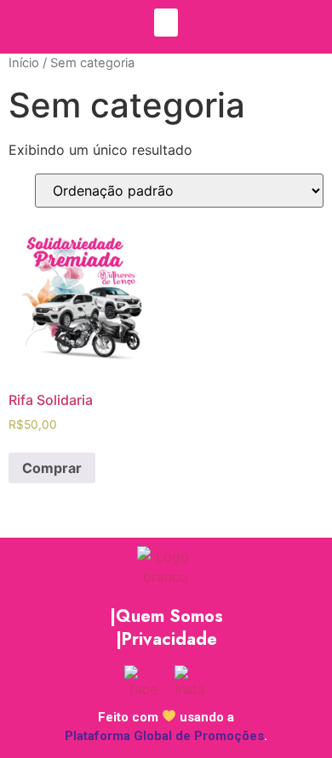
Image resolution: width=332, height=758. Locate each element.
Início (24, 63)
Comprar (52, 467)
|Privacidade (166, 639)
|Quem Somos (166, 616)
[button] (166, 23)
